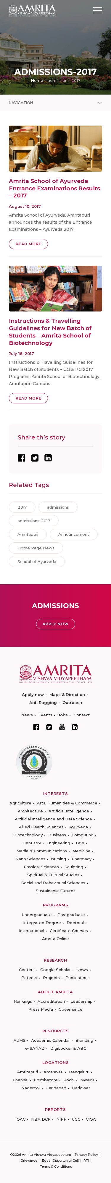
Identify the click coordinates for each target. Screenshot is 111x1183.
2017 (22, 507)
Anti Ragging (43, 702)
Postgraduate (71, 914)
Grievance (28, 1160)
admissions (58, 507)
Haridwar (81, 1087)
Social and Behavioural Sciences (53, 882)
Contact (81, 715)
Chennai (20, 1079)
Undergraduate (37, 914)
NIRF (61, 1119)
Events (45, 715)
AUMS (19, 1040)
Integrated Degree (42, 922)
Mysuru (87, 1079)
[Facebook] (36, 727)
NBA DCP (41, 1119)
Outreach (72, 702)
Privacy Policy (86, 1155)
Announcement (73, 534)
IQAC (20, 1119)
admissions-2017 (33, 520)
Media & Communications (41, 850)
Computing (83, 835)
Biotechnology (28, 835)
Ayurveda (78, 827)
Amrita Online (55, 938)
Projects (51, 977)
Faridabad (56, 1087)
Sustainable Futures (55, 890)
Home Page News (35, 548)
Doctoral (75, 922)
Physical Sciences (41, 866)
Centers (27, 969)
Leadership (81, 1001)
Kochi (69, 1079)
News (27, 715)
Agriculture (20, 803)
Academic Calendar (50, 1040)
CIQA (91, 1119)
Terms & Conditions (56, 1166)
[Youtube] (62, 726)
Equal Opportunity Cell (60, 1160)
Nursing (58, 858)
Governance (71, 1009)
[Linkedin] (75, 727)
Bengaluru (79, 1072)
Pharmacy (81, 858)
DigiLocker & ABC (68, 1048)
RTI (86, 1160)
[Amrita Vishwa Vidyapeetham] (32, 10)
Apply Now (56, 624)
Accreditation (51, 1001)
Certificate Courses (69, 930)
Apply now (33, 694)
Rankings (23, 1001)
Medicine (82, 850)
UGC (76, 1119)
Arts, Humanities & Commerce (67, 803)
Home (37, 80)
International (31, 930)
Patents (29, 977)
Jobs (63, 715)
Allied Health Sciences (41, 827)
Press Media (40, 1009)
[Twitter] (49, 727)
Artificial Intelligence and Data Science (53, 819)
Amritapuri (27, 534)
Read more (28, 244)
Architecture (30, 811)
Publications (77, 977)
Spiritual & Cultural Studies (53, 874)
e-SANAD (35, 1048)
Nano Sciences (30, 858)
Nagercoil (31, 1087)
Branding (84, 1040)
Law (80, 842)
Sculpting (74, 866)
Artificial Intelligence (69, 811)
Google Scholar (55, 969)
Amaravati (53, 1072)
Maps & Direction (67, 694)
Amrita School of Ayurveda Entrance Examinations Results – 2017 (54, 188)
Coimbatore (46, 1079)
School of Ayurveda (36, 561)
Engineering (58, 842)
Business (57, 835)
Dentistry (31, 842)
